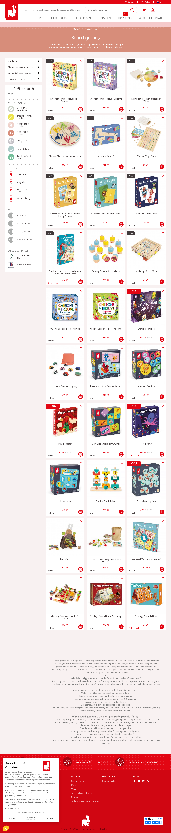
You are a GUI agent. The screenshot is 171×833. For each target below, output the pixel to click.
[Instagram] (143, 781)
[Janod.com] (11, 10)
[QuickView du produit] (80, 109)
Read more (117, 47)
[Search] (132, 10)
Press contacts (108, 781)
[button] (5, 828)
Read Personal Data (12, 808)
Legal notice (105, 829)
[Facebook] (135, 781)
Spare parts (76, 797)
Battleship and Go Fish (82, 663)
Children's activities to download (85, 801)
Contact (131, 2)
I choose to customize (30, 818)
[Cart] (161, 10)
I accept (49, 818)
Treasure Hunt (85, 666)
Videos (74, 789)
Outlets (147, 2)
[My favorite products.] (144, 10)
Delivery (74, 785)
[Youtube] (139, 781)
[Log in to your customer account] (152, 10)
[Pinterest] (148, 781)
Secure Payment (78, 781)
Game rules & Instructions (82, 793)
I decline (11, 818)
